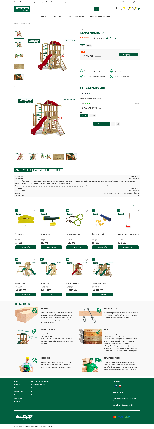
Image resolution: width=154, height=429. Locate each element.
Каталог (16, 2)
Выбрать (51, 294)
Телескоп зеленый (45, 234)
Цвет (81, 43)
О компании (23, 2)
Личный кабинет (55, 2)
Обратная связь (34, 395)
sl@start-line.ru (136, 2)
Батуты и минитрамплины (100, 17)
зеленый (93, 115)
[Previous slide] (28, 55)
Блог (32, 391)
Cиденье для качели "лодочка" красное (128, 234)
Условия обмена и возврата (37, 388)
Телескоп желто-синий (98, 234)
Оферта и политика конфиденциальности (41, 381)
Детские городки (25, 23)
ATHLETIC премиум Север (72, 283)
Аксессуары (57, 17)
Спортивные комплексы (77, 17)
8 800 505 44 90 (125, 2)
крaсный (84, 115)
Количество (82, 120)
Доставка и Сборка (39, 2)
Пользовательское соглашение (38, 384)
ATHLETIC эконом (45, 283)
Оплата (48, 2)
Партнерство (64, 2)
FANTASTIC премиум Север (99, 283)
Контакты (30, 2)
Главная (16, 23)
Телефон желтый (19, 234)
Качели (43, 17)
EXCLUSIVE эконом (20, 283)
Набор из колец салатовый (73, 234)
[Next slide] (19, 82)
